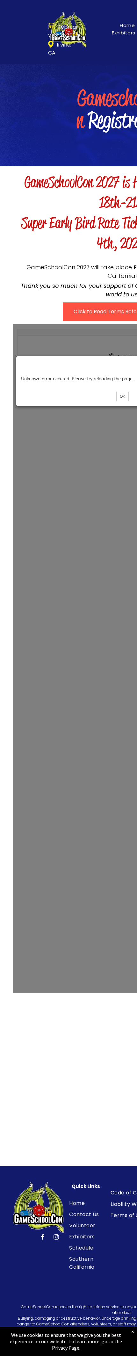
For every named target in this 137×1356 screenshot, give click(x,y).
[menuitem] (92, 1203)
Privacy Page (65, 1348)
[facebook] (43, 1238)
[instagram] (56, 1238)
